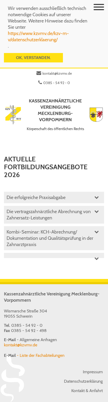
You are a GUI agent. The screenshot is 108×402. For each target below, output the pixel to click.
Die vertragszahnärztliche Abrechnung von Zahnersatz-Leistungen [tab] (49, 215)
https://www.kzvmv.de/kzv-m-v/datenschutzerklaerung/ (38, 37)
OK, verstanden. (33, 57)
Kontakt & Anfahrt (87, 390)
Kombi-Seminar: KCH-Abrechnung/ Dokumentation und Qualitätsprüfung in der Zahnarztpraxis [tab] (50, 238)
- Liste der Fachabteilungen (34, 355)
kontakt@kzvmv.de (57, 73)
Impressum (93, 371)
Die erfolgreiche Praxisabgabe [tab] (36, 197)
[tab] (54, 255)
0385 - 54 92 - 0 (56, 82)
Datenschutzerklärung (83, 381)
